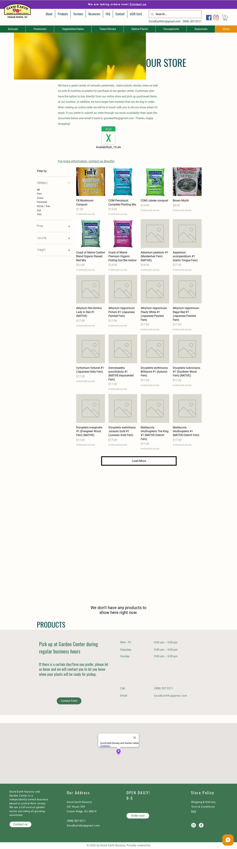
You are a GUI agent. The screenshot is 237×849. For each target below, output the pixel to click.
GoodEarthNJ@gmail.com (165, 21)
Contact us (138, 4)
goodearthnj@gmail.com (119, 118)
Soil (39, 210)
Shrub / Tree (43, 206)
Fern (39, 193)
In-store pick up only (85, 214)
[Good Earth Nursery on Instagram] (193, 825)
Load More (139, 461)
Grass (40, 197)
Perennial (42, 202)
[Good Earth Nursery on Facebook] (201, 825)
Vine (39, 214)
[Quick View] (90, 181)
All (38, 189)
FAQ (193, 811)
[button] (225, 18)
